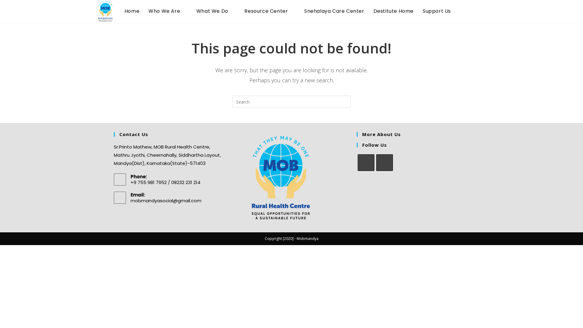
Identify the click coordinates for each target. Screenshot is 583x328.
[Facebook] (366, 162)
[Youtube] (384, 162)
